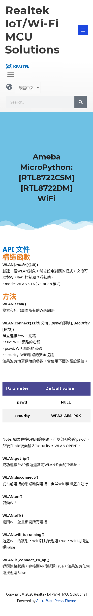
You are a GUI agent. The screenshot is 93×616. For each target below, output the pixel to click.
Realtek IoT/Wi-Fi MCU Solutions (32, 29)
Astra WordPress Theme (56, 601)
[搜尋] (80, 102)
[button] (10, 75)
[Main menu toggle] (83, 30)
